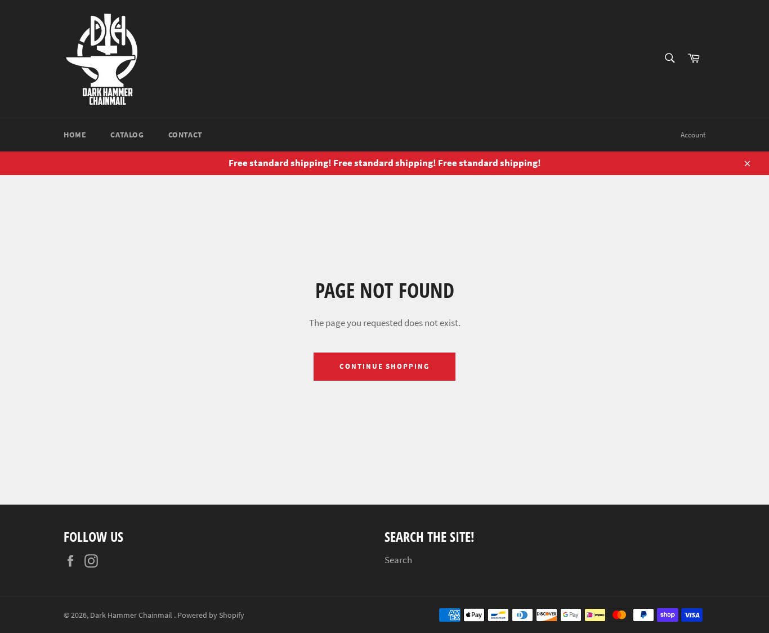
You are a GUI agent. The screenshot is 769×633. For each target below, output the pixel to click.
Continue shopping (384, 366)
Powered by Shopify (210, 615)
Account (693, 135)
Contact (185, 135)
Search (398, 560)
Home (75, 135)
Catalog (127, 135)
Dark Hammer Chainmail (132, 615)
